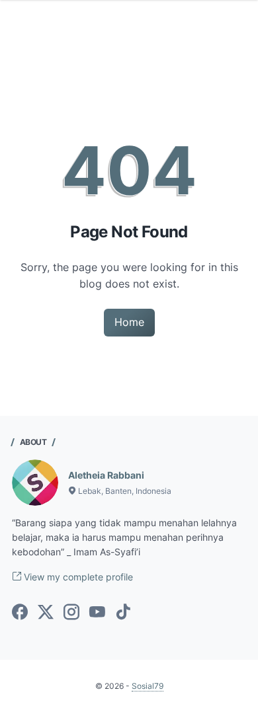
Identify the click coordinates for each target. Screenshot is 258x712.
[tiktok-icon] (123, 612)
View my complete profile (77, 576)
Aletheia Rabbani (106, 475)
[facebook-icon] (20, 612)
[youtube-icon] (97, 612)
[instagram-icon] (71, 612)
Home (129, 322)
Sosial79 (147, 686)
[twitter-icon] (46, 612)
